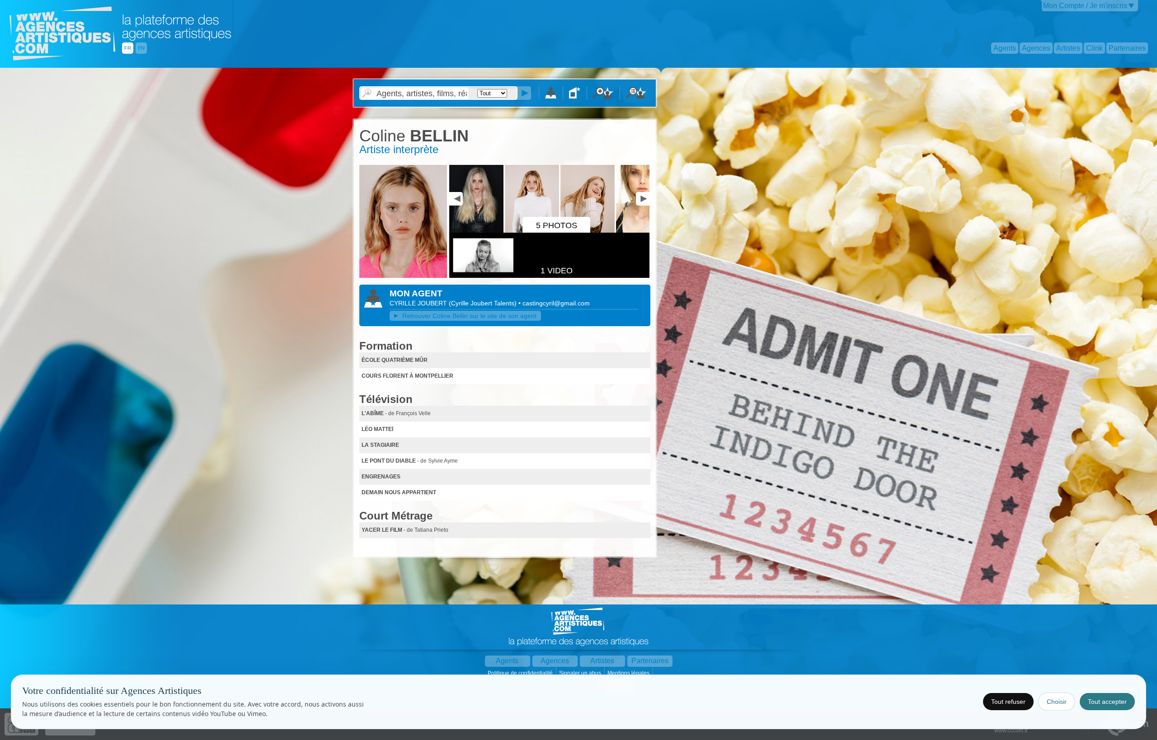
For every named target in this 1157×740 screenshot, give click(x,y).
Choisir (1057, 701)
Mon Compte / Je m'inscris (1085, 5)
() (483, 303)
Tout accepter (1107, 701)
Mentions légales (629, 673)
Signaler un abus (580, 673)
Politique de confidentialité (521, 673)
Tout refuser (1008, 701)
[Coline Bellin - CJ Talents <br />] (403, 276)
